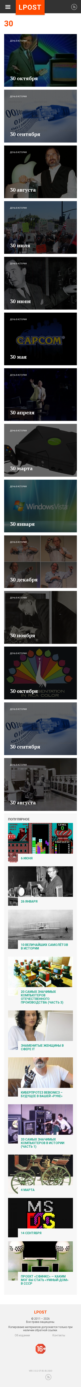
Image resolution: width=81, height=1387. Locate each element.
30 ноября (22, 635)
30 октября (24, 78)
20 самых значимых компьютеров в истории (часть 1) (42, 1143)
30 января (22, 524)
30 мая (18, 357)
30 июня (20, 301)
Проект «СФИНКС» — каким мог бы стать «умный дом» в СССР (44, 1280)
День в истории (18, 41)
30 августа (23, 189)
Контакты (58, 1335)
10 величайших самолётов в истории (44, 946)
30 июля (20, 245)
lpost (30, 7)
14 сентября (31, 1233)
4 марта (28, 1190)
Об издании (22, 1335)
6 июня (27, 858)
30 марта (21, 468)
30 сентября (25, 134)
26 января (29, 901)
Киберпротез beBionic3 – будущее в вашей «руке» (42, 1094)
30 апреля (22, 412)
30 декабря (24, 579)
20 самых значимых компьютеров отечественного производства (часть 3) (42, 997)
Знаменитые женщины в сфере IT (42, 1047)
